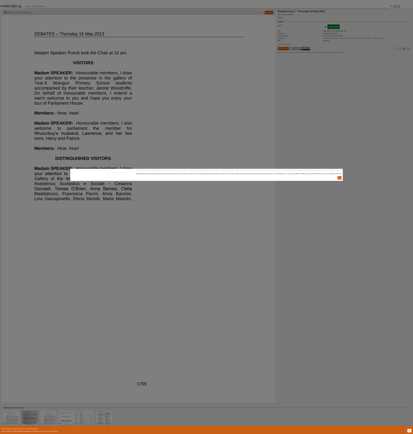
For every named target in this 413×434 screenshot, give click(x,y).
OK (339, 178)
